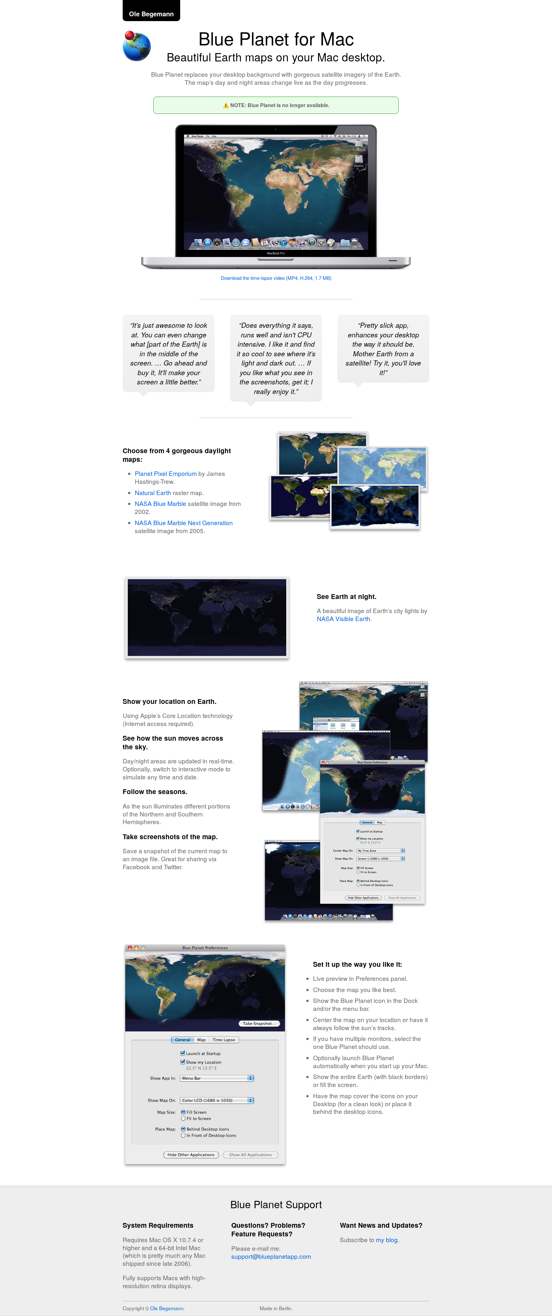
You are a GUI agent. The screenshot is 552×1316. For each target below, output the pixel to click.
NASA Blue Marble (160, 503)
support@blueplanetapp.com (271, 1256)
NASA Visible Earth (343, 618)
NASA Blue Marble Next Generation (184, 522)
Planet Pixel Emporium (166, 473)
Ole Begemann (151, 13)
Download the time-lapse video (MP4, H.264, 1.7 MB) (276, 277)
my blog (387, 1239)
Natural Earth (153, 492)
